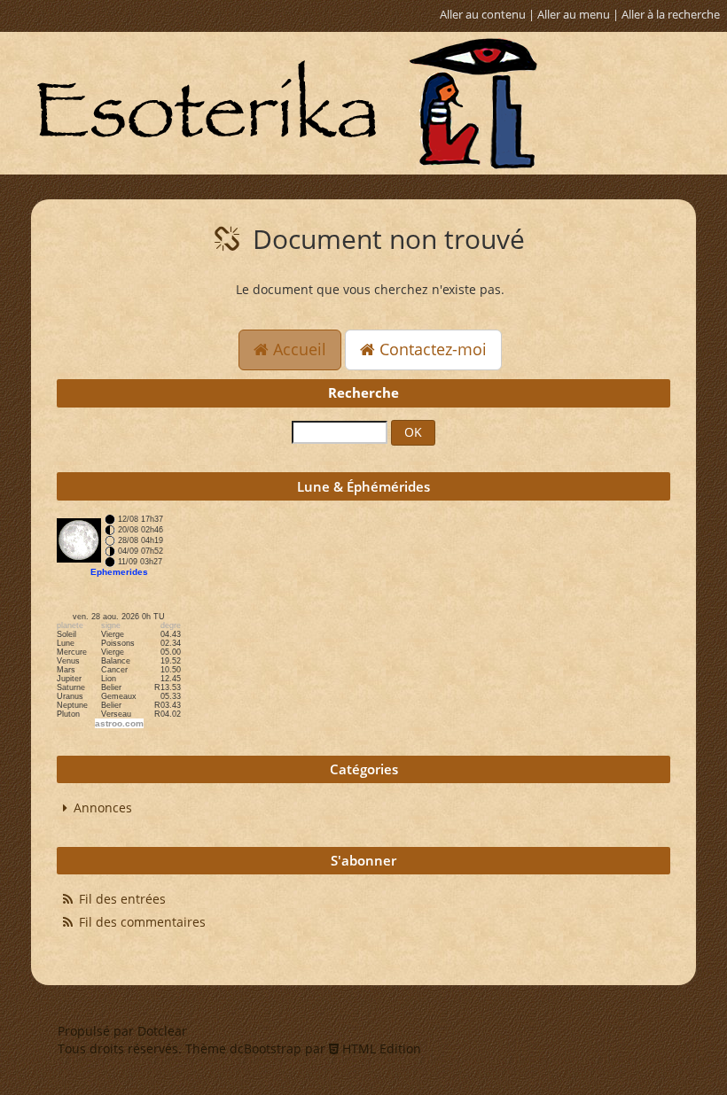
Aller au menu (573, 14)
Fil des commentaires (142, 921)
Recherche (363, 392)
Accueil (297, 349)
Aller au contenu (483, 14)
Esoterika (286, 103)
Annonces (103, 807)
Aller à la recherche (670, 14)
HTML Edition (380, 1048)
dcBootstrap (265, 1048)
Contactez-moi (431, 349)
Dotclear (162, 1030)
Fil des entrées (122, 898)
